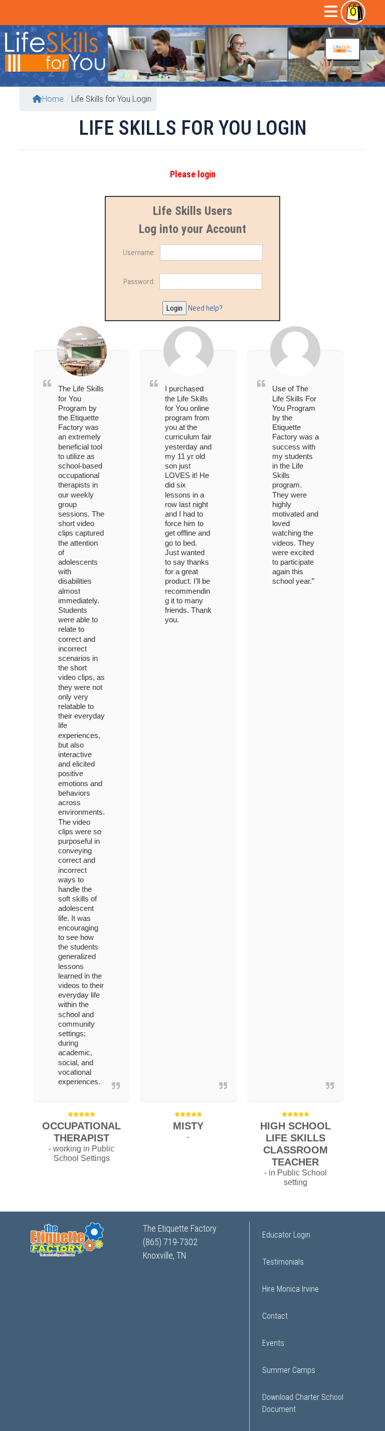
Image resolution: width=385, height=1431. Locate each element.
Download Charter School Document (302, 1403)
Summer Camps (288, 1370)
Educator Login (286, 1235)
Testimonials (283, 1262)
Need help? (205, 308)
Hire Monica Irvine (290, 1289)
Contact (275, 1316)
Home (53, 99)
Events (273, 1343)
